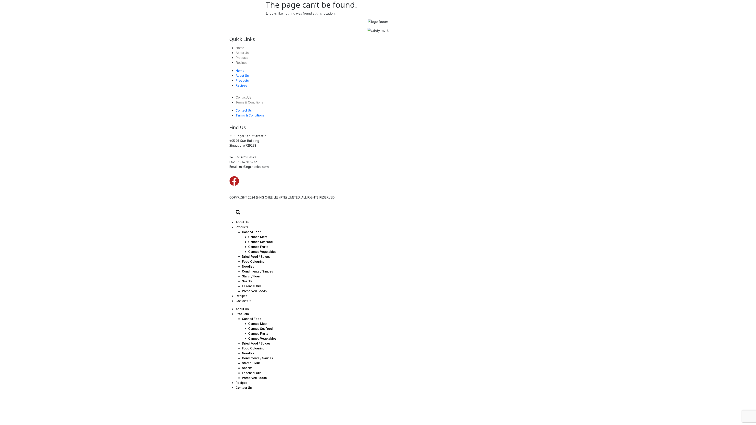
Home (240, 48)
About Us (242, 53)
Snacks (247, 281)
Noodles (248, 266)
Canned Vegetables (262, 252)
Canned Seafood (260, 242)
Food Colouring (253, 261)
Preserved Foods (254, 291)
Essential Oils (251, 286)
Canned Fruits (258, 247)
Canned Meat (257, 237)
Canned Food (251, 232)
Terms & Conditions (249, 102)
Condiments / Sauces (257, 271)
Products (242, 57)
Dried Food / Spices (256, 257)
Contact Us (243, 97)
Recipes (241, 62)
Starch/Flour (251, 276)
